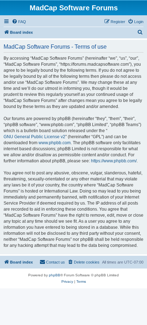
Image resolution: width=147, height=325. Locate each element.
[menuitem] (19, 21)
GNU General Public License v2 (34, 136)
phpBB (54, 275)
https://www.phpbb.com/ (114, 160)
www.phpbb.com (55, 142)
